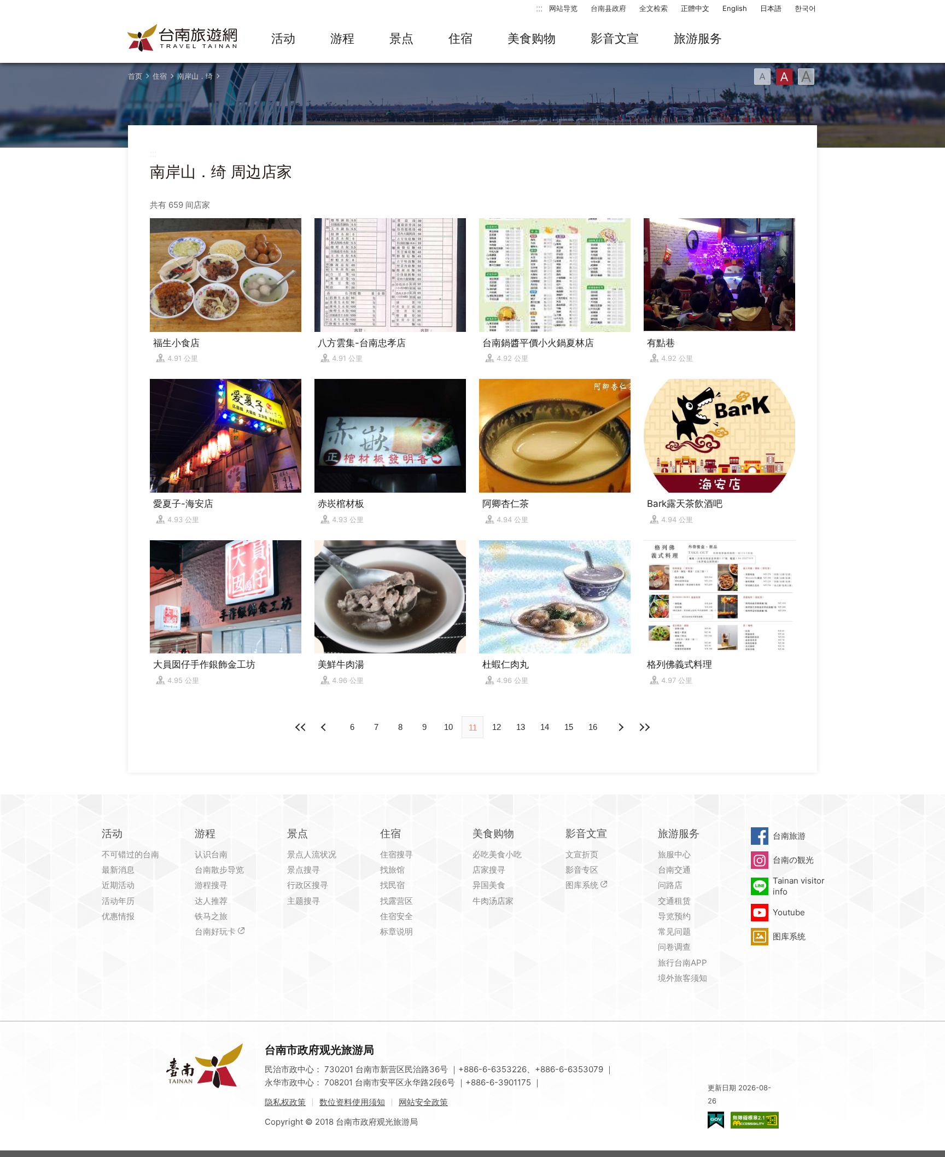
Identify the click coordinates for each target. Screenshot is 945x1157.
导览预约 (674, 916)
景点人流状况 (311, 854)
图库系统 (581, 885)
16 (592, 727)
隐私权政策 (285, 1102)
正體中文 (695, 8)
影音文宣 (615, 38)
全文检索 (653, 8)
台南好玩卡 (215, 931)
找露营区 (396, 901)
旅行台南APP (682, 962)
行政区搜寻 (307, 885)
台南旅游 (789, 836)
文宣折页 (581, 854)
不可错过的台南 (130, 854)
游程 (342, 38)
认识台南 (211, 854)
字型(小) (762, 76)
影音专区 (581, 869)
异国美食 (488, 885)
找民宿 (392, 885)
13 (520, 727)
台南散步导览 (219, 869)
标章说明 (396, 931)
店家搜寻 (488, 869)
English (734, 8)
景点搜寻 (303, 869)
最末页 (644, 727)
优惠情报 (118, 916)
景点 (401, 38)
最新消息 (118, 869)
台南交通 (674, 869)
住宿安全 (396, 916)
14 (544, 727)
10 (448, 727)
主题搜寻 (303, 901)
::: (539, 8)
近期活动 (118, 885)
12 (496, 727)
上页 (620, 727)
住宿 (460, 38)
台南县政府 (608, 8)
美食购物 (532, 38)
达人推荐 (211, 901)
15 (568, 727)
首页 (135, 76)
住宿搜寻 (396, 854)
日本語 (770, 8)
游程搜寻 (211, 885)
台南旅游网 (182, 39)
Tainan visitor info (799, 886)
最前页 (301, 727)
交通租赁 (674, 901)
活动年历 (118, 901)
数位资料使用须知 (352, 1102)
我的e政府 (716, 1120)
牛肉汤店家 (493, 901)
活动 (283, 38)
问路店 (670, 885)
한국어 (805, 8)
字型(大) (806, 76)
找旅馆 (392, 869)
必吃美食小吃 (497, 854)
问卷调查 (674, 947)
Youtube (789, 912)
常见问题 (674, 931)
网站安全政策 (423, 1102)
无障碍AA (755, 1120)
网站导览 (563, 8)
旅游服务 (698, 38)
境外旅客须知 (682, 978)
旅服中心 (674, 854)
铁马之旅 (211, 916)
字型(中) (784, 76)
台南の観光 (793, 860)
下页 (325, 727)
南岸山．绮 (195, 76)
